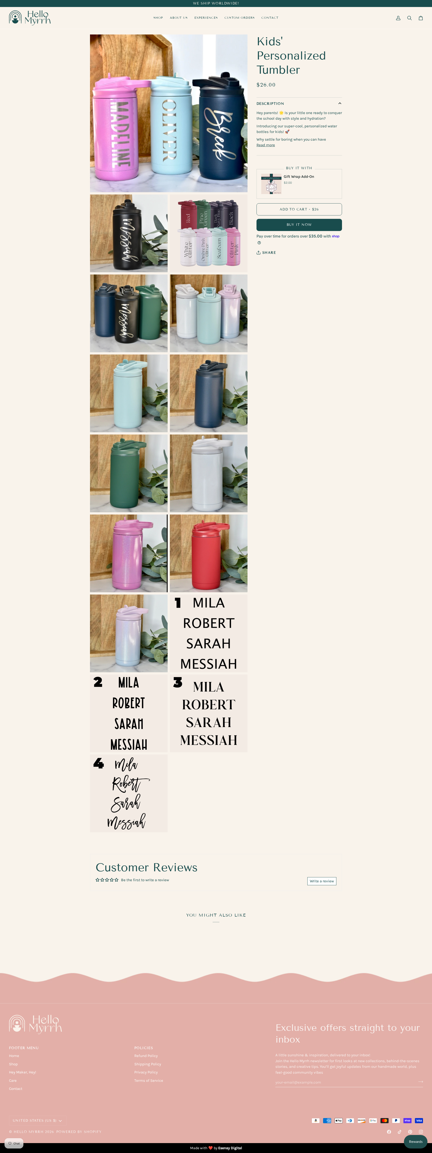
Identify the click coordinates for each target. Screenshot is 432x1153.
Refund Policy (146, 1055)
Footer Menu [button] (24, 1048)
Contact (15, 1088)
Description (270, 104)
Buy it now (299, 225)
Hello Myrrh (29, 1132)
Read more (265, 145)
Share (269, 253)
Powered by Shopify (79, 1132)
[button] (206, 18)
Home (14, 1055)
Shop (13, 1064)
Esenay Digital (230, 1148)
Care (13, 1080)
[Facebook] (389, 1132)
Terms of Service (148, 1080)
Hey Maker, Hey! (22, 1072)
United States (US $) (35, 1121)
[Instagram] (421, 1132)
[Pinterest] (410, 1132)
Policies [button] (143, 1048)
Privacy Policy (146, 1072)
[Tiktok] (399, 1132)
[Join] (419, 1081)
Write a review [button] (322, 881)
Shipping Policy (147, 1064)
